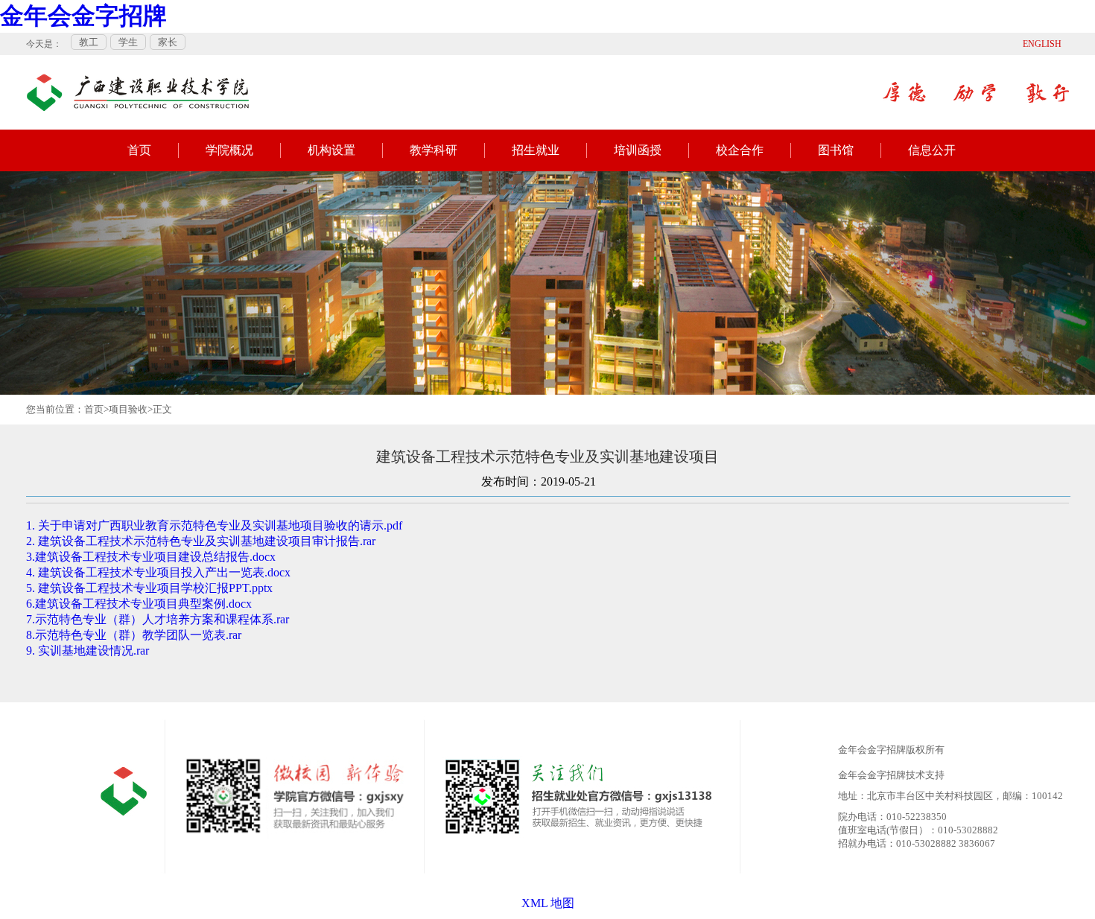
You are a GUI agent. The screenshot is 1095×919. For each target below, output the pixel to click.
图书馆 (836, 150)
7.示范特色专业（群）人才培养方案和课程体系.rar (157, 619)
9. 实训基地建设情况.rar (87, 650)
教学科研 (433, 150)
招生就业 (535, 150)
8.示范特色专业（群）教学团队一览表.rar (133, 635)
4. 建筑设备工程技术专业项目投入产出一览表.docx (158, 572)
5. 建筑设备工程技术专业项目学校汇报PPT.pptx (149, 588)
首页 (139, 150)
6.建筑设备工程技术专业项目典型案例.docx (139, 603)
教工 (88, 42)
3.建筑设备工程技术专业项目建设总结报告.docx (151, 556)
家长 (167, 42)
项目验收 (128, 409)
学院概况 (229, 150)
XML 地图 (547, 903)
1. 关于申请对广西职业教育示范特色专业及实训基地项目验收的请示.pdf (214, 525)
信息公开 (932, 150)
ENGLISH (1042, 44)
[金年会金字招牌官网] (138, 85)
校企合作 (740, 150)
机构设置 (331, 150)
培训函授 (637, 150)
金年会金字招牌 (83, 15)
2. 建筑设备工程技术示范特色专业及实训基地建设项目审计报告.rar (200, 541)
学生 (128, 42)
